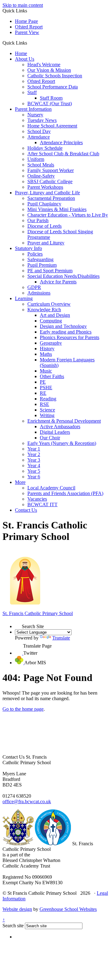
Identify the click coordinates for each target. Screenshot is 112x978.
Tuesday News (42, 120)
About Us (24, 59)
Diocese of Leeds (44, 226)
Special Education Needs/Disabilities (63, 276)
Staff (32, 92)
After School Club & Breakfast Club (63, 153)
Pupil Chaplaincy (44, 203)
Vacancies (37, 499)
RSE (44, 404)
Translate (61, 637)
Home (21, 53)
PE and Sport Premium (49, 270)
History (47, 348)
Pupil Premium (42, 265)
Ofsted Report (29, 26)
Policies (35, 253)
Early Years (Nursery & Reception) (61, 443)
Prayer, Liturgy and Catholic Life (47, 192)
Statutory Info (28, 248)
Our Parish (38, 220)
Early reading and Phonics (65, 331)
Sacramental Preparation (51, 198)
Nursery (35, 114)
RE (43, 393)
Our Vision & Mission (49, 70)
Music (46, 370)
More (20, 482)
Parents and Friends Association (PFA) (65, 493)
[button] (29, 43)
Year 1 (33, 448)
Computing (51, 320)
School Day (39, 131)
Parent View (27, 32)
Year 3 (33, 460)
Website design (17, 909)
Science (47, 409)
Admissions (38, 292)
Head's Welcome (43, 64)
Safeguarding (40, 259)
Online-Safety (41, 176)
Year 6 (33, 476)
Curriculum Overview (49, 304)
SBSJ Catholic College (49, 181)
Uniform (35, 159)
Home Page (26, 21)
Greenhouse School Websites (68, 909)
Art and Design (55, 315)
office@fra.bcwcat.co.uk (26, 801)
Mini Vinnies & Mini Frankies (56, 209)
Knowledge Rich (44, 309)
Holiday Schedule (45, 148)
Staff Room (51, 98)
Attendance (38, 137)
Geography (51, 343)
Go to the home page (23, 709)
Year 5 (33, 471)
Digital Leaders (55, 432)
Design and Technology (63, 326)
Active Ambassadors (60, 426)
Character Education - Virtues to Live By (67, 215)
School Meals (40, 164)
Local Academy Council (51, 487)
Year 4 (33, 465)
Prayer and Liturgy (45, 242)
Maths (46, 354)
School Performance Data (52, 86)
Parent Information (33, 109)
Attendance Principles (61, 142)
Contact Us (26, 510)
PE (43, 382)
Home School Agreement (52, 125)
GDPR (34, 287)
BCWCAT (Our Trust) (49, 103)
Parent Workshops (45, 187)
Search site (13, 925)
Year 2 (33, 454)
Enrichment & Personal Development (64, 421)
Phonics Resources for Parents (69, 337)
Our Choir (50, 437)
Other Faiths (52, 376)
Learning (24, 298)
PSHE (46, 387)
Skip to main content (22, 5)
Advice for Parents (58, 281)
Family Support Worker (50, 170)
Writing (47, 415)
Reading (48, 398)
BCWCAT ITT (42, 504)
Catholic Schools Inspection (54, 75)
